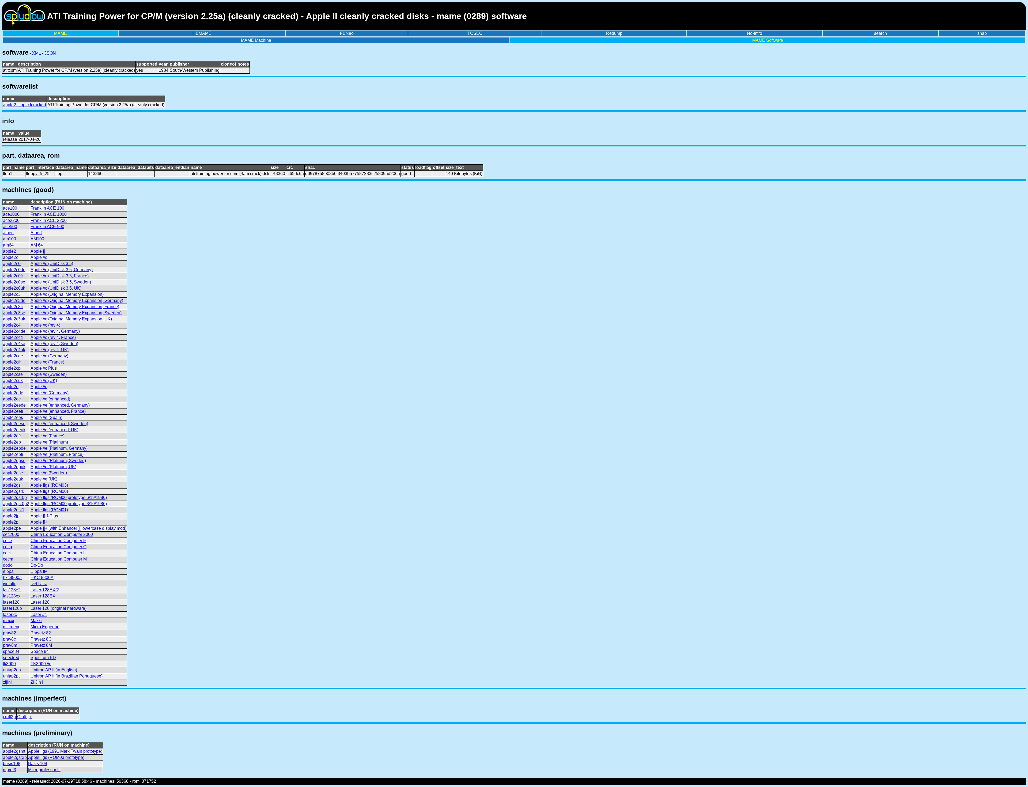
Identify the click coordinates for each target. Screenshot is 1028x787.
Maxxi (36, 620)
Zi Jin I (37, 682)
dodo (8, 565)
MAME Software (767, 40)
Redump (614, 33)
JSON (50, 53)
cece (7, 540)
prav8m (10, 645)
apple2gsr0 (13, 491)
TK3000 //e (41, 663)
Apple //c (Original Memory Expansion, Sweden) (76, 313)
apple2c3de (14, 300)
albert (8, 232)
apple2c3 (12, 294)
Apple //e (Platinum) (49, 442)
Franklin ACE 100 (47, 208)
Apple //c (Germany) (49, 356)
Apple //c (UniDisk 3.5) (52, 263)
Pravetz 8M (41, 645)
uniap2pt (11, 676)
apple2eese (14, 423)
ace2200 (11, 220)
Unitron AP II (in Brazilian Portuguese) (67, 676)
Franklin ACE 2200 (49, 220)
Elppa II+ (39, 571)
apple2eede (14, 405)
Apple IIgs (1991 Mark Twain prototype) (65, 751)
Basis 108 (37, 763)
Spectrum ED (43, 657)
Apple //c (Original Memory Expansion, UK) (71, 319)
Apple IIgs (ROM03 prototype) (56, 757)
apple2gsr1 (13, 510)
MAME (60, 33)
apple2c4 (12, 325)
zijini (7, 682)
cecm (8, 559)
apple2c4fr (13, 337)
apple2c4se (14, 343)
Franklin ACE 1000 (49, 214)
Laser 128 (40, 602)
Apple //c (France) (47, 362)
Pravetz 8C (41, 639)
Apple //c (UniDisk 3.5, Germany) (62, 269)
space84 (11, 651)
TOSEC (474, 33)
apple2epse (14, 460)
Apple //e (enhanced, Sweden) (59, 423)
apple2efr (12, 436)
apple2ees (13, 417)
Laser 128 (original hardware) (58, 608)
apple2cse (13, 374)
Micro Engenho (45, 627)
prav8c (9, 639)
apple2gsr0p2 (16, 503)
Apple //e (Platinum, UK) (53, 466)
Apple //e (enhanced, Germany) (60, 405)
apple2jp (11, 516)
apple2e (10, 386)
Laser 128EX (43, 596)
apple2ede (13, 393)
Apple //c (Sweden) (49, 374)
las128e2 (12, 590)
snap (982, 33)
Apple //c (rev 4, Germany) (55, 331)
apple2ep (12, 442)
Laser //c (39, 614)
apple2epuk (14, 466)
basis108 (11, 763)
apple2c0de (14, 269)
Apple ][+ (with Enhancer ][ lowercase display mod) (78, 528)
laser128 (11, 602)
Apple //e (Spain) (46, 417)
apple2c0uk (14, 288)
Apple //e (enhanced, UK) (54, 429)
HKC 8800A (42, 577)
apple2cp (12, 368)
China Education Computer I (57, 553)
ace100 (10, 208)
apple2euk (13, 479)
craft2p (9, 716)
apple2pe (12, 528)
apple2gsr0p (15, 497)
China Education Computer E (58, 540)
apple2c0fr (13, 276)
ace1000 (11, 214)
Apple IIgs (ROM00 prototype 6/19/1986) (69, 497)
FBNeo (347, 33)
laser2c (10, 614)
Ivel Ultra (39, 583)
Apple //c (39, 257)
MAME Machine (256, 40)
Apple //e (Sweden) (49, 473)
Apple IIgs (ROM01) (49, 510)
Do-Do (37, 565)
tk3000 (9, 663)
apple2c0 (12, 263)
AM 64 (37, 245)
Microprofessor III (44, 769)
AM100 (37, 239)
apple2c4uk (14, 349)
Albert (36, 232)
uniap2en (12, 670)
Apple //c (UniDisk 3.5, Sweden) (61, 282)
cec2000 (11, 534)
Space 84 (40, 651)
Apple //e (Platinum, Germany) (59, 448)
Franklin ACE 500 (47, 226)
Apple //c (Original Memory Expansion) (67, 294)
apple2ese (13, 473)
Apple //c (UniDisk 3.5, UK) (56, 288)
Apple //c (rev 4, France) (53, 337)
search (880, 33)
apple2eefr (13, 411)
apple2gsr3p (15, 757)
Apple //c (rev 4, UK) (50, 349)
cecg (7, 546)
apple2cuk (13, 380)
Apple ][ (38, 251)
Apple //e (39, 386)
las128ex (11, 596)
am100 (9, 239)
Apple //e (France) (48, 436)
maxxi (8, 620)
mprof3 (9, 769)
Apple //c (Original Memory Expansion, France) (75, 306)
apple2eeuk (14, 429)
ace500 (10, 226)
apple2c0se (14, 282)
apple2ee (12, 399)
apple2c (10, 257)
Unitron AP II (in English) (54, 670)
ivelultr (9, 583)
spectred (11, 657)
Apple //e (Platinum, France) (57, 454)
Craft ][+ (24, 716)
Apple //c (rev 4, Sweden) (54, 343)
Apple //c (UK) (44, 380)
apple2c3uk (14, 319)
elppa (8, 571)
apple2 (9, 251)
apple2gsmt (14, 751)
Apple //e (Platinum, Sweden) (58, 460)
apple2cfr (12, 362)
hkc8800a (12, 577)
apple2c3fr (13, 306)
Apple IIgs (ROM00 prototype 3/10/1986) (69, 503)
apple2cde (13, 356)
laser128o (12, 608)
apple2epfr (13, 454)
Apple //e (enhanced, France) (58, 411)
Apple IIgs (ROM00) (49, 491)
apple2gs (12, 485)
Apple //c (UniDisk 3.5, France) (60, 276)
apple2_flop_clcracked (24, 105)
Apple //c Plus (44, 368)
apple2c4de (14, 331)
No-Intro (754, 33)
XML (36, 53)
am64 (8, 245)
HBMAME (201, 33)
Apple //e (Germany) (50, 393)
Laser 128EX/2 (45, 590)
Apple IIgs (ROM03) (49, 485)
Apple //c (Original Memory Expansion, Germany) (77, 300)
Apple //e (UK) (44, 479)
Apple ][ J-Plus (44, 516)
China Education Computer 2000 (62, 534)
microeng (12, 627)
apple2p (10, 522)
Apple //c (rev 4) (45, 325)
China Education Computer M (59, 559)
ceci (7, 553)
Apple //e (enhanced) (50, 399)
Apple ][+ (39, 522)
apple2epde (14, 448)
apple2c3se (14, 313)
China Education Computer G (58, 546)
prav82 (9, 633)
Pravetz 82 (41, 633)
